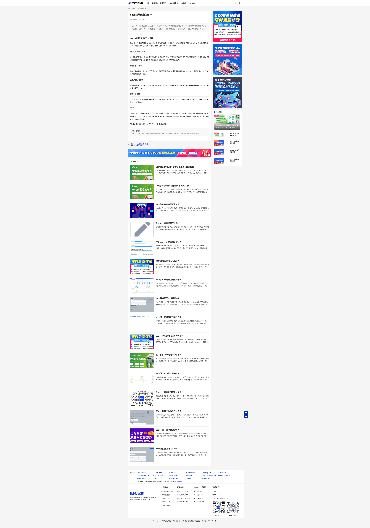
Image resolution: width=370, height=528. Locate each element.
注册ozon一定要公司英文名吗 (168, 242)
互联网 (138, 131)
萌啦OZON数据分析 (167, 491)
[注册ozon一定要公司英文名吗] (142, 248)
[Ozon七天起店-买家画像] (219, 143)
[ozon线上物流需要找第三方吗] (142, 323)
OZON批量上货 (165, 502)
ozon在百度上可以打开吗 (167, 449)
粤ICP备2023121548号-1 (209, 521)
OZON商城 (172, 473)
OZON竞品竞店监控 (182, 502)
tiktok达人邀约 (141, 478)
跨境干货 (163, 3)
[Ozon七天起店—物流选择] (219, 161)
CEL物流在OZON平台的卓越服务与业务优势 (175, 167)
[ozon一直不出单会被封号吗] (142, 435)
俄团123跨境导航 (158, 475)
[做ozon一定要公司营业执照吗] (142, 398)
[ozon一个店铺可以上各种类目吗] (142, 342)
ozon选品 (192, 3)
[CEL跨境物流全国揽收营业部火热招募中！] (142, 191)
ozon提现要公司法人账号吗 (168, 261)
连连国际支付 (222, 473)
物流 (144, 19)
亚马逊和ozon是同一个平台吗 (168, 355)
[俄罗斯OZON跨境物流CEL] (219, 134)
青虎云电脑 (189, 475)
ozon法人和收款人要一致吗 (168, 373)
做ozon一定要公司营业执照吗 (168, 392)
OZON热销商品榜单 (182, 495)
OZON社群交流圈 (199, 502)
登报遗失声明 (206, 478)
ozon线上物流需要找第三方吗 (168, 317)
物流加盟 (183, 3)
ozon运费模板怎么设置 (141, 144)
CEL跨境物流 (174, 3)
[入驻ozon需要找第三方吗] (142, 229)
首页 (148, 3)
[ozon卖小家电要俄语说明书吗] (142, 285)
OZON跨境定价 (165, 495)
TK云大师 (188, 478)
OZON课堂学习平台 (143, 475)
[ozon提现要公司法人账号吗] (142, 266)
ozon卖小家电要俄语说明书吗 (168, 279)
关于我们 (215, 491)
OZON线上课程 (198, 491)
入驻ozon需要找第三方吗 (167, 223)
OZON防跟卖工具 (166, 505)
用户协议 (184, 521)
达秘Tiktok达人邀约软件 (209, 475)
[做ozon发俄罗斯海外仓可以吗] (142, 417)
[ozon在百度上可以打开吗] (142, 454)
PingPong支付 (206, 473)
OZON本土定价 (165, 498)
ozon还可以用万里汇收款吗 (168, 204)
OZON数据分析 (141, 473)
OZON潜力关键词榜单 (183, 498)
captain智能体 (173, 478)
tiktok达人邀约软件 (224, 475)
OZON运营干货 (198, 495)
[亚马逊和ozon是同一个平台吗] (142, 360)
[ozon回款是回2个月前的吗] (142, 304)
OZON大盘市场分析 (182, 491)
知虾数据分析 (173, 475)
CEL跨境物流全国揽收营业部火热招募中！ (174, 186)
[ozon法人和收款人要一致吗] (142, 379)
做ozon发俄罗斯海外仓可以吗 (168, 411)
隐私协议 (191, 521)
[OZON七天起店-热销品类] (219, 152)
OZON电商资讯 (198, 498)
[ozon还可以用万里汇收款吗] (142, 210)
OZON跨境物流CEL (192, 473)
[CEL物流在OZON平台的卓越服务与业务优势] (142, 172)
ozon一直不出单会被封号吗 (168, 430)
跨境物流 (155, 3)
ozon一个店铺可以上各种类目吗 (169, 336)
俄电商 (155, 478)
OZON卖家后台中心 (159, 473)
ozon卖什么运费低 (139, 146)
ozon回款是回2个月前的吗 (167, 298)
